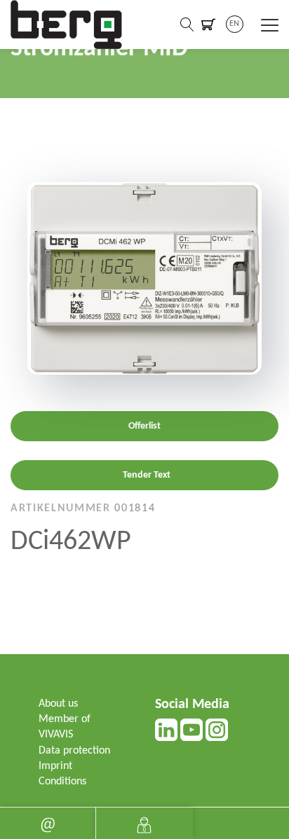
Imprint (55, 766)
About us (58, 703)
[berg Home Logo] (67, 24)
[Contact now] (47, 823)
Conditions (62, 781)
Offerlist (144, 426)
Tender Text (146, 475)
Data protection (74, 750)
